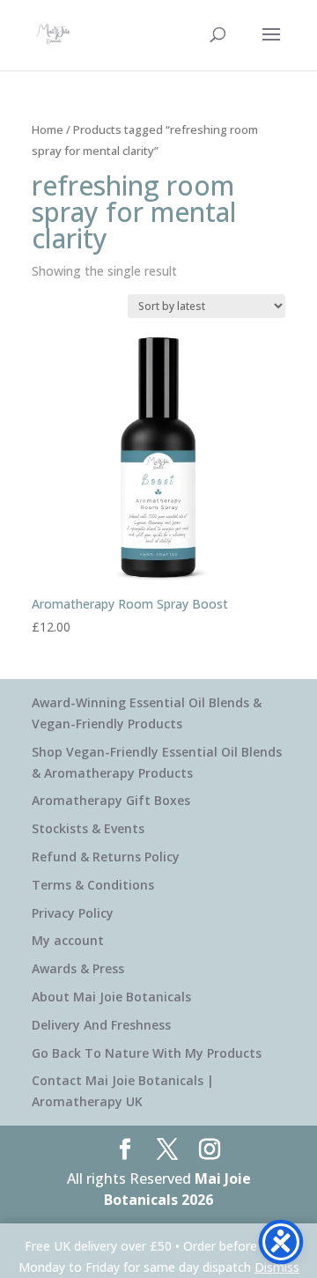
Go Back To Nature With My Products (147, 1053)
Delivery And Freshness (101, 1024)
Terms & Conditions (93, 884)
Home (47, 129)
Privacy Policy (73, 913)
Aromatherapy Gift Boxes (111, 800)
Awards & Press (78, 968)
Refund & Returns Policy (106, 856)
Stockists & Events (88, 828)
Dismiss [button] (276, 1267)
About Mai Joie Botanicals (111, 996)
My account (68, 940)
